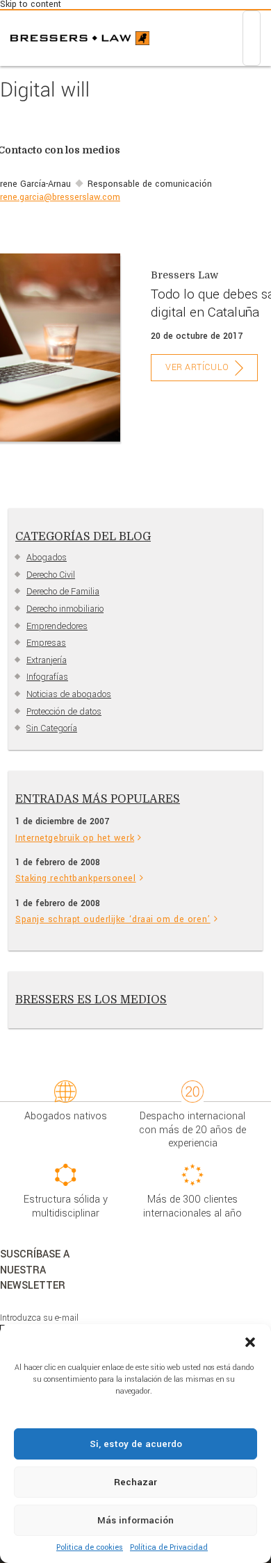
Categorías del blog (83, 536)
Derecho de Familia (62, 591)
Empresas (46, 643)
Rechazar (135, 1482)
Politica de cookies (89, 1547)
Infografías (47, 677)
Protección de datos (63, 711)
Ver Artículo (197, 367)
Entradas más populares (97, 799)
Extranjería (46, 660)
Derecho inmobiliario (65, 609)
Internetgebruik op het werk (74, 838)
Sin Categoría (51, 728)
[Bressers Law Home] (79, 38)
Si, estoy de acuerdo (136, 1444)
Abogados (46, 557)
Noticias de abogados (68, 694)
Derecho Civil (50, 575)
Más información (135, 1520)
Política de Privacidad (169, 1547)
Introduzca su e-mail (39, 1318)
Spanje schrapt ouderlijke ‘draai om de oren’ (113, 919)
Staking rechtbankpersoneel (75, 878)
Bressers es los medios (91, 1000)
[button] (250, 1341)
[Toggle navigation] (252, 38)
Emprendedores (57, 626)
